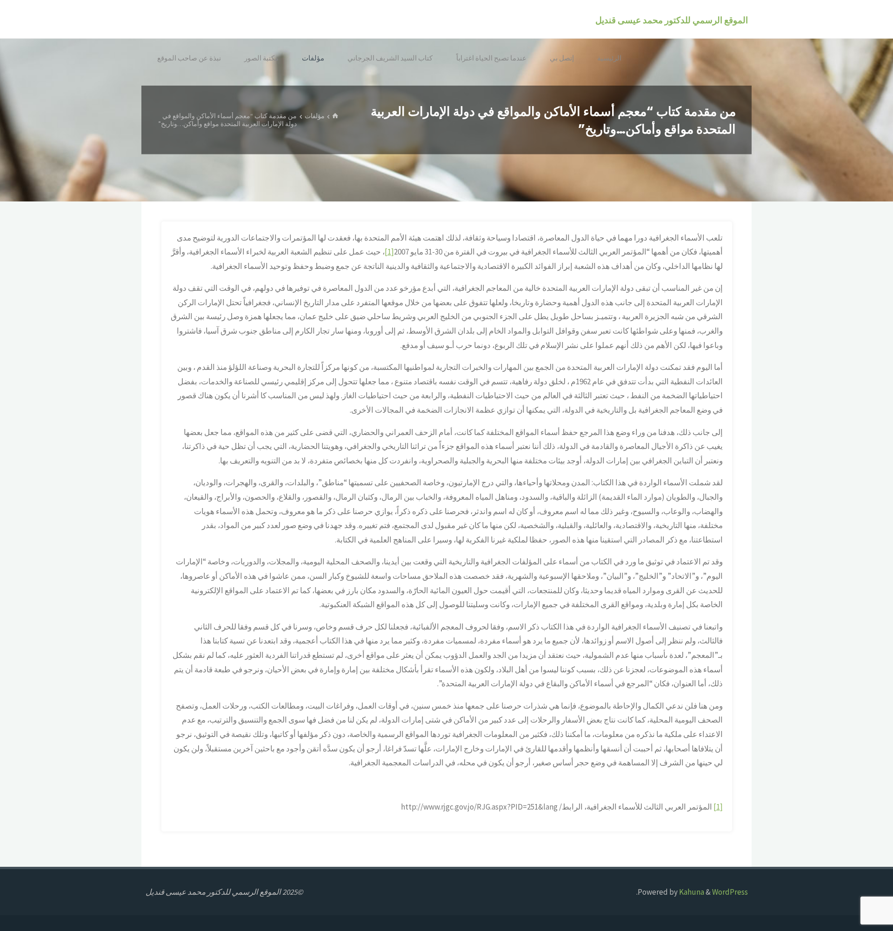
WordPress (730, 892)
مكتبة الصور (261, 58)
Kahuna (691, 892)
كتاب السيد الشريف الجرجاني (390, 58)
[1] (389, 252)
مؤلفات (313, 58)
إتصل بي (562, 58)
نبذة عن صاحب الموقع (189, 58)
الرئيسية (609, 58)
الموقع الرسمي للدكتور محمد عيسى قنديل (671, 19)
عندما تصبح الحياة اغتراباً (491, 58)
